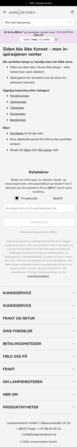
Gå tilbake (17, 133)
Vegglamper (18, 102)
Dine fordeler (17, 330)
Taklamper (17, 107)
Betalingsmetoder (22, 343)
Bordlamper (18, 120)
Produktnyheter (20, 407)
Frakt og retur (19, 318)
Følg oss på (15, 356)
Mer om (10, 394)
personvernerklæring (38, 275)
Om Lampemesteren (22, 381)
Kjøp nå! (38, 34)
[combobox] (38, 22)
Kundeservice (17, 292)
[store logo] (24, 12)
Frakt (9, 369)
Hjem (27, 150)
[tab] (38, 292)
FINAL (36, 39)
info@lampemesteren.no (39, 434)
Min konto (44, 150)
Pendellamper (19, 95)
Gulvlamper (18, 114)
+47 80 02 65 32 (49, 428)
